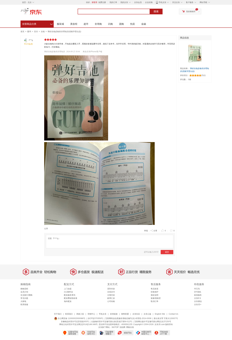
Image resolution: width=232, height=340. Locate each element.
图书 (29, 31)
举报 (146, 231)
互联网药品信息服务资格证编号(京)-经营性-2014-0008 (128, 318)
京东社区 (136, 314)
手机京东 (162, 2)
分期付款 (111, 295)
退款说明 (154, 295)
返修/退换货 (156, 298)
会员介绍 (24, 292)
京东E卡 (197, 298)
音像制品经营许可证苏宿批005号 (75, 321)
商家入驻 (80, 314)
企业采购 (149, 2)
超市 (86, 24)
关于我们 (58, 314)
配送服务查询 (69, 295)
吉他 (43, 31)
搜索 (156, 11)
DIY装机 (197, 292)
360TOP (115, 327)
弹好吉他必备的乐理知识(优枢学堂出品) (64, 31)
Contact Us (173, 314)
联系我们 (69, 314)
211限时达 (68, 292)
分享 (155, 231)
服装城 (60, 24)
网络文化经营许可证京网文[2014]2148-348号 (78, 324)
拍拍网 (122, 327)
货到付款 (111, 289)
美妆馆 (73, 24)
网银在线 (130, 327)
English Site (160, 314)
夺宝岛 (197, 289)
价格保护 (154, 292)
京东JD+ (197, 304)
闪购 (110, 24)
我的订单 (113, 2)
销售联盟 (125, 314)
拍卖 (132, 24)
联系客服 (24, 304)
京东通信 (198, 301)
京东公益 (147, 314)
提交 (167, 252)
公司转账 (111, 301)
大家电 (23, 301)
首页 (22, 31)
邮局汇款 (111, 298)
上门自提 (67, 289)
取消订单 (154, 301)
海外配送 (67, 301)
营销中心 (91, 314)
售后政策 (154, 289)
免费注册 (102, 2)
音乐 (36, 31)
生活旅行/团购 (26, 295)
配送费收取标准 (70, 298)
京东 (42, 12)
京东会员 (138, 2)
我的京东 (124, 2)
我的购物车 (191, 11)
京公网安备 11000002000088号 (71, 318)
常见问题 (24, 298)
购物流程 (24, 289)
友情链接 (114, 314)
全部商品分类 (37, 23)
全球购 (98, 24)
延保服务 (198, 295)
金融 (143, 24)
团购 (121, 24)
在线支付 (111, 292)
